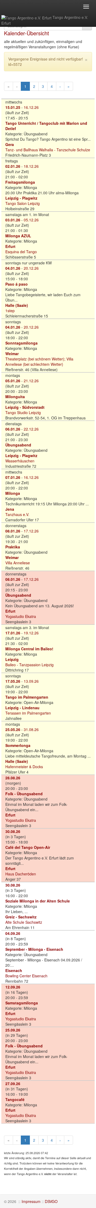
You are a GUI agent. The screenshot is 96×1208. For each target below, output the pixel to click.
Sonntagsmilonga (21, 343)
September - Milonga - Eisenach (34, 949)
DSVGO (51, 1201)
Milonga (12, 493)
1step (10, 310)
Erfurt (10, 246)
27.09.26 (12, 1083)
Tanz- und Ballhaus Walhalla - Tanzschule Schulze (47, 149)
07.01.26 (12, 477)
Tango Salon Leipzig (22, 203)
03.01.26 (12, 219)
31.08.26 (31, 729)
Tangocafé (15, 1099)
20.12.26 (31, 268)
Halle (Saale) (16, 305)
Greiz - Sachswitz (21, 916)
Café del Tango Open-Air (27, 847)
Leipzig (12, 659)
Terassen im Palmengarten (28, 713)
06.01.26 (12, 429)
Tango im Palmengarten (26, 697)
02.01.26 (12, 166)
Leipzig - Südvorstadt (25, 407)
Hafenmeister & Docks (24, 766)
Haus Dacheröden (20, 873)
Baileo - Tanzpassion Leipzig (29, 664)
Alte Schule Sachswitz (23, 922)
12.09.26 (12, 987)
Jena (9, 509)
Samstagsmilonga (21, 1002)
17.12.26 (31, 531)
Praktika (12, 546)
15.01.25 (12, 107)
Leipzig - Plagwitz (21, 198)
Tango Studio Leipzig (23, 412)
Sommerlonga (17, 745)
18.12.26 (31, 166)
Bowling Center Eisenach (26, 975)
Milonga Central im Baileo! (29, 648)
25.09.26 (12, 1030)
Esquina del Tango (21, 251)
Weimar (12, 353)
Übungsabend (18, 445)
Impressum (31, 1201)
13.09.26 (31, 681)
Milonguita (15, 396)
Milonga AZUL (18, 235)
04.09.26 (12, 933)
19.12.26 (31, 632)
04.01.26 (12, 268)
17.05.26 (12, 681)
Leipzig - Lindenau (22, 707)
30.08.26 (12, 831)
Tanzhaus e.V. (17, 514)
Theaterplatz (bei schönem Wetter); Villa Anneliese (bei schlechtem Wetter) (39, 361)
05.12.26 (31, 219)
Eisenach (13, 970)
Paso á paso (16, 284)
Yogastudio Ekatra (20, 616)
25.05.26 (12, 729)
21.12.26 (31, 380)
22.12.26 (31, 429)
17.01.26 (12, 632)
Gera (9, 144)
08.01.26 (12, 531)
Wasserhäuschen (19, 460)
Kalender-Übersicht (26, 33)
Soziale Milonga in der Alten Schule (37, 901)
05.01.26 (12, 380)
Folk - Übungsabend (24, 793)
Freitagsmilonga (20, 182)
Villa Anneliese (17, 562)
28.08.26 (12, 777)
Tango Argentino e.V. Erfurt (44, 20)
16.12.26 (31, 107)
